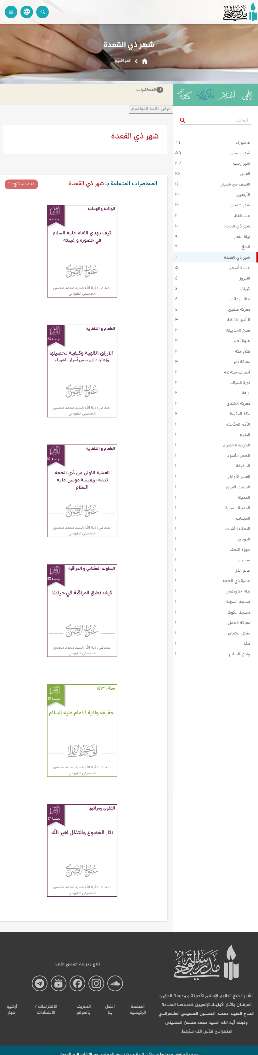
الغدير (245, 174)
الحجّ (246, 248)
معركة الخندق (238, 404)
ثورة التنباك (240, 383)
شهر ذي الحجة (237, 227)
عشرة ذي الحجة (236, 581)
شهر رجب (241, 164)
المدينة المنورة (237, 508)
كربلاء (245, 289)
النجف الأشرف (237, 529)
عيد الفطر (241, 216)
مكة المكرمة (240, 414)
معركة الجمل (239, 623)
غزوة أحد (242, 341)
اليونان (244, 540)
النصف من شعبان (235, 185)
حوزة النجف (239, 550)
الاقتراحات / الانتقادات (46, 1010)
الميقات (243, 519)
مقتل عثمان (239, 634)
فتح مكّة (242, 352)
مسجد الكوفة (238, 613)
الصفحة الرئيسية (137, 1010)
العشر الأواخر (239, 477)
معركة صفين (239, 310)
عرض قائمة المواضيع (151, 109)
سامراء (244, 560)
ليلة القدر (242, 237)
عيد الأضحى (239, 268)
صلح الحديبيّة (238, 331)
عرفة (246, 394)
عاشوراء (243, 143)
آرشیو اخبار (12, 1010)
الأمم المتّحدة (238, 425)
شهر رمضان (240, 153)
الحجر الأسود (238, 456)
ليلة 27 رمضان (238, 592)
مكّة (247, 644)
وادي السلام (239, 654)
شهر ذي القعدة (237, 258)
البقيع (245, 435)
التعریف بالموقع (83, 1010)
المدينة (244, 498)
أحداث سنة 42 (237, 373)
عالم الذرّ (242, 571)
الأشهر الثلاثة (238, 320)
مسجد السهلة (238, 602)
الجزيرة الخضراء (236, 446)
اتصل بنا (110, 1010)
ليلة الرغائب (239, 300)
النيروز (244, 279)
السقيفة (243, 466)
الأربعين (243, 195)
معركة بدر (241, 362)
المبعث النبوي (238, 488)
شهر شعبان (240, 206)
